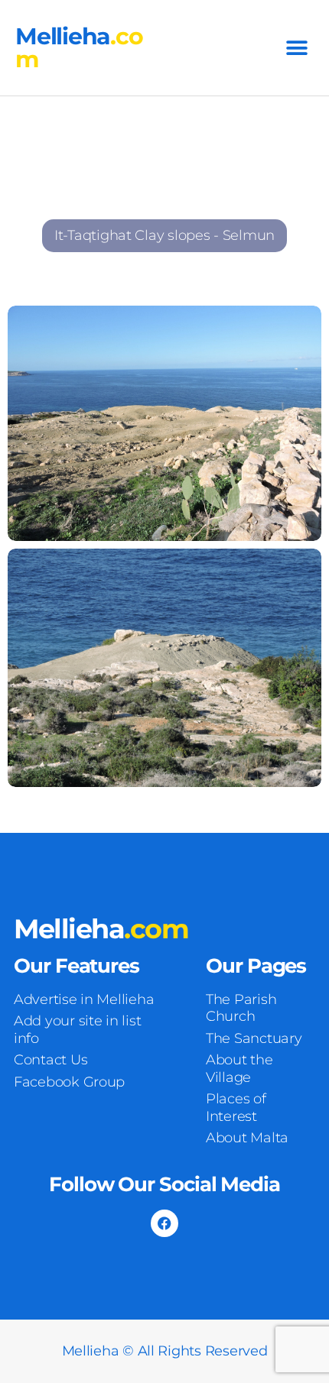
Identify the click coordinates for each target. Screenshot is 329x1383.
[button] (296, 48)
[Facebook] (164, 1223)
